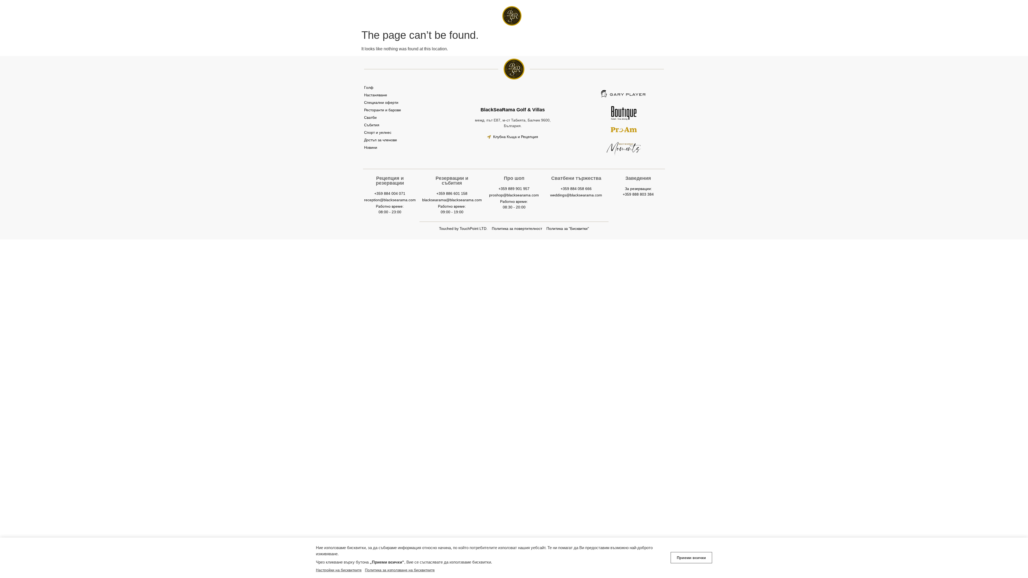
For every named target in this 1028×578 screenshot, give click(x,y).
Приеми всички (691, 558)
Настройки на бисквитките (339, 570)
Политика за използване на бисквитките (400, 570)
